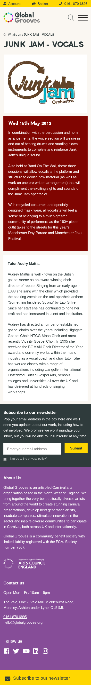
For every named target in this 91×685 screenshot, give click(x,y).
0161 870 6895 (15, 617)
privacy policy (37, 458)
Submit (76, 448)
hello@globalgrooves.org (22, 622)
